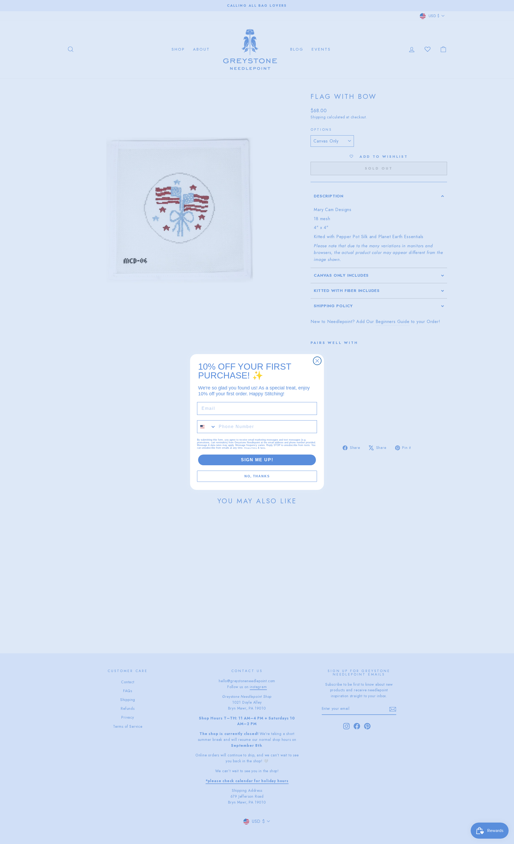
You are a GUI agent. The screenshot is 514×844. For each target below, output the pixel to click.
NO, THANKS (257, 476)
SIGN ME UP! (257, 459)
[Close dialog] (317, 361)
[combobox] (206, 427)
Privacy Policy (250, 448)
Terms (262, 448)
